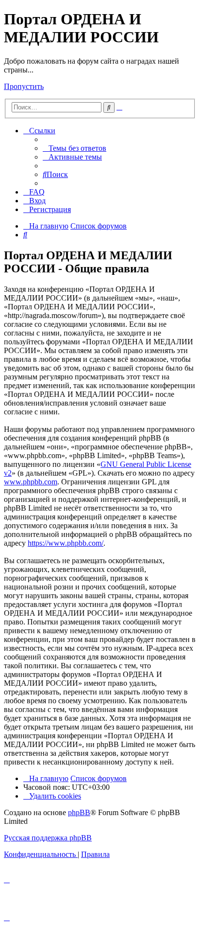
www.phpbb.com (30, 482)
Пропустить (24, 86)
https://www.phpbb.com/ (65, 543)
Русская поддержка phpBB (48, 838)
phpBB (79, 812)
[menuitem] (74, 148)
